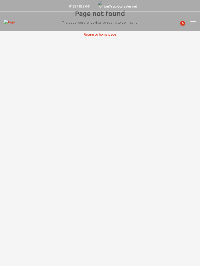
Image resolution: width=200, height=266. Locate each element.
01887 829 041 (80, 6)
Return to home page (100, 34)
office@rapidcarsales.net (118, 6)
